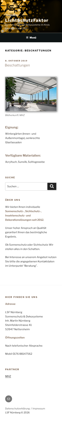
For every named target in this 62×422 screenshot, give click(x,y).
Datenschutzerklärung (17, 408)
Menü (33, 37)
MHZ (8, 376)
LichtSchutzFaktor (27, 20)
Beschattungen (17, 65)
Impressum (39, 408)
